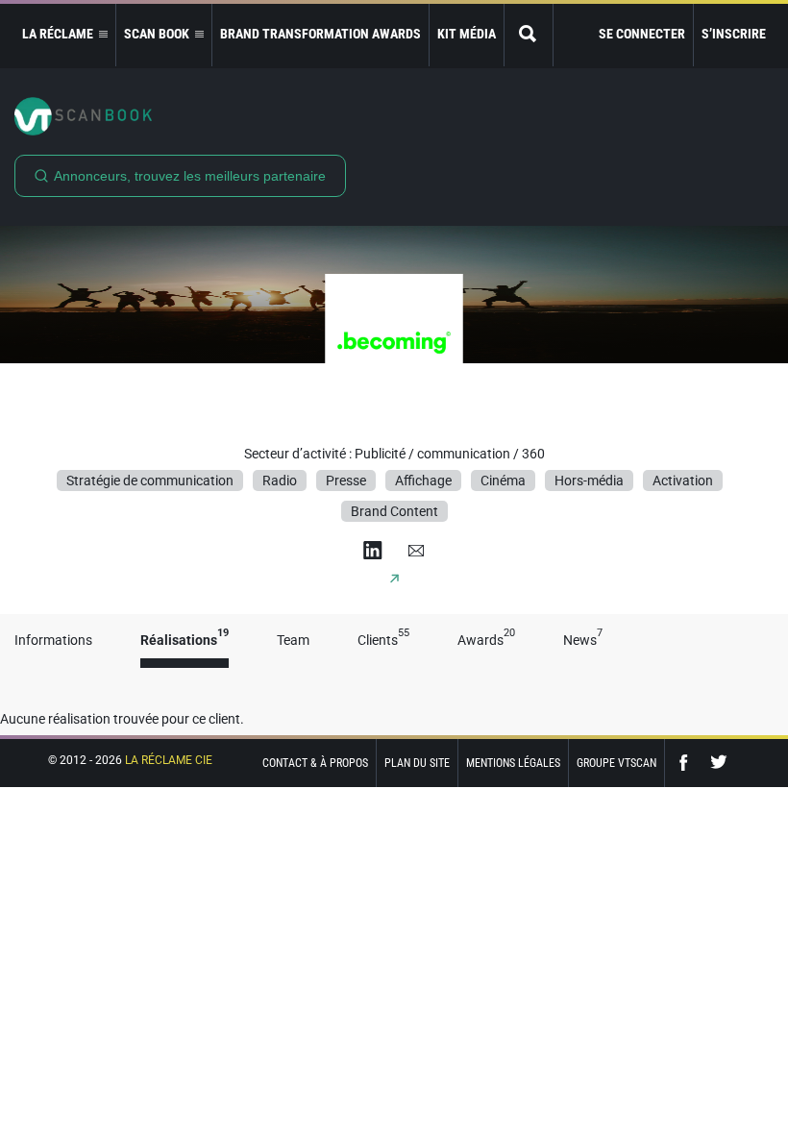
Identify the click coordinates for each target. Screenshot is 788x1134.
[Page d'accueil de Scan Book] (394, 116)
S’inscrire (734, 33)
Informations (53, 640)
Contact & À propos (315, 763)
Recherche (529, 35)
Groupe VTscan (616, 763)
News (583, 640)
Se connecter (642, 33)
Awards (486, 640)
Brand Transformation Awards (320, 33)
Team (293, 640)
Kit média (466, 33)
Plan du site (417, 763)
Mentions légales (513, 763)
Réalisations (184, 640)
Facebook (688, 762)
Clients (383, 640)
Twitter (718, 762)
